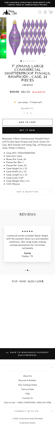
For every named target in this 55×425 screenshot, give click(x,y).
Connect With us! (27, 411)
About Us (27, 376)
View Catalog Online (27, 385)
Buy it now (27, 130)
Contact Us (27, 398)
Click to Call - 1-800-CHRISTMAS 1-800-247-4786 (27, 402)
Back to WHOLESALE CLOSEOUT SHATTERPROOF (29, 353)
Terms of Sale (27, 389)
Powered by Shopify (27, 423)
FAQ (27, 393)
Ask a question (27, 192)
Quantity (27, 108)
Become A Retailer (27, 380)
